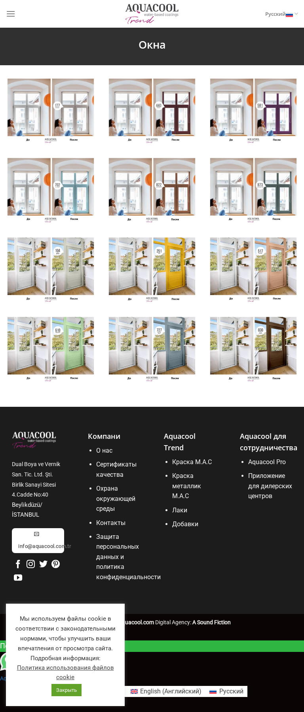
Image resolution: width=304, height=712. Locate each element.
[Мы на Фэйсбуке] (18, 564)
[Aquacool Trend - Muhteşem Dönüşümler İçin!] (152, 14)
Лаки (179, 510)
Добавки (185, 524)
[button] (10, 13)
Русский (275, 13)
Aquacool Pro (267, 462)
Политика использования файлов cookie (65, 672)
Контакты (110, 523)
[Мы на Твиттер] (43, 564)
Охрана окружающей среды (115, 498)
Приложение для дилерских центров (270, 486)
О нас (104, 450)
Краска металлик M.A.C (186, 486)
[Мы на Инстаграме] (31, 564)
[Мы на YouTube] (18, 578)
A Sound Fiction (211, 622)
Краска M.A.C (192, 462)
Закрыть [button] (66, 690)
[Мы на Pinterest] (55, 564)
